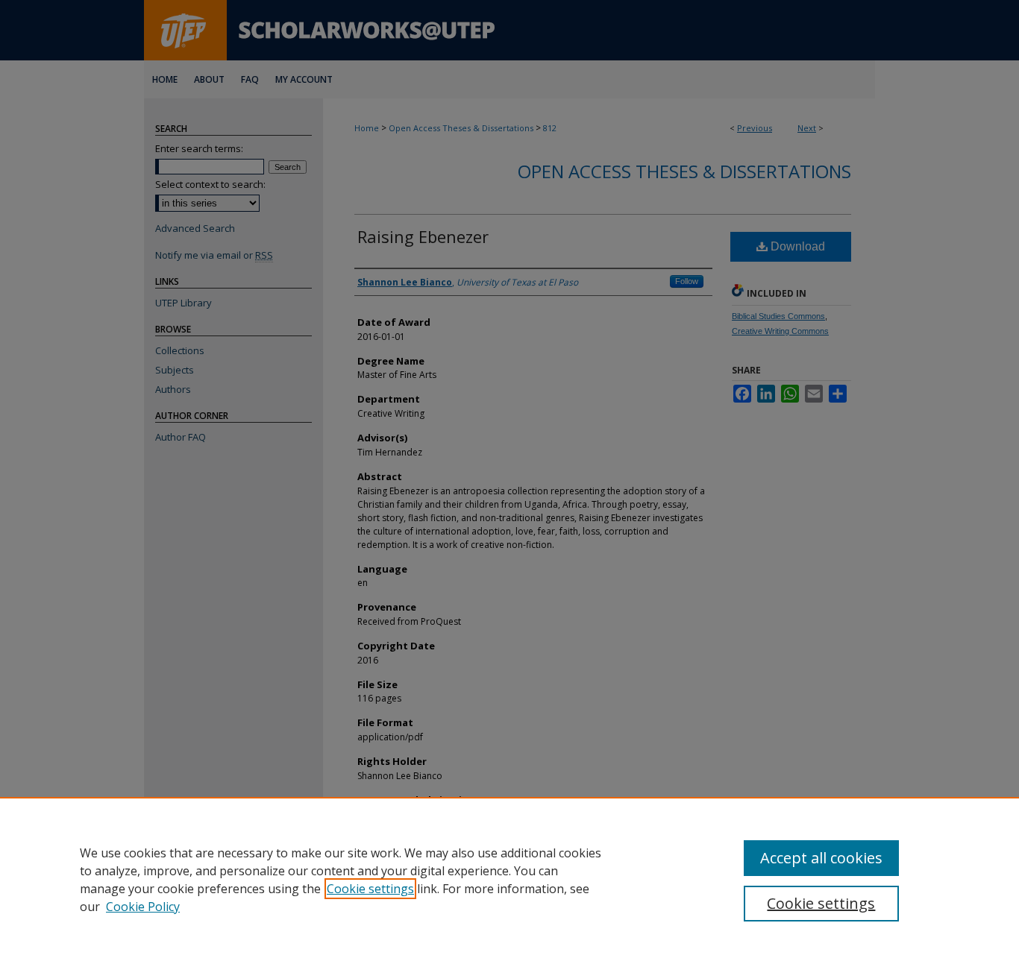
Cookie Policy (143, 906)
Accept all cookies (821, 858)
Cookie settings (370, 888)
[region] (509, 879)
